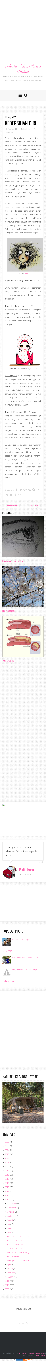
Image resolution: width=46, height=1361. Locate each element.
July (8, 1224)
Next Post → (35, 505)
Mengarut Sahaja (8, 610)
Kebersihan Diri (20, 123)
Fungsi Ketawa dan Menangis (24, 969)
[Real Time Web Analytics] (27, 1360)
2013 (7, 1195)
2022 (7, 1158)
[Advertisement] (23, 25)
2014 (7, 1191)
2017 (7, 1179)
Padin (10, 129)
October (10, 1212)
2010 (7, 1285)
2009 (7, 1289)
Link (27, 273)
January (10, 1277)
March (10, 1268)
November (11, 1207)
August (10, 1220)
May (9, 1232)
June (9, 1228)
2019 (7, 1170)
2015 (7, 1187)
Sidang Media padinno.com (18, 1260)
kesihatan (27, 129)
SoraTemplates (40, 1355)
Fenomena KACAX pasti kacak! (25, 957)
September (11, 1216)
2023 (7, 1154)
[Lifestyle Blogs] (18, 1360)
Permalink (9, 132)
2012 (7, 1199)
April (9, 1264)
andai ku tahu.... (8, 981)
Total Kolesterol (8, 660)
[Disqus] (23, 700)
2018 (7, 1175)
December (11, 1203)
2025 (7, 1146)
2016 (7, 1183)
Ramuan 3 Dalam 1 (15, 1244)
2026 (7, 1142)
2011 (7, 1281)
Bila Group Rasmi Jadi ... (22, 939)
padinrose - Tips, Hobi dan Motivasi (23, 69)
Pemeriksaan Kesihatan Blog (13, 560)
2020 (7, 1166)
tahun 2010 (7, 951)
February (11, 1272)
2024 (7, 1150)
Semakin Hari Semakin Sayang (19, 1252)
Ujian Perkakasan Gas (16, 1248)
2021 (7, 1162)
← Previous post (12, 505)
